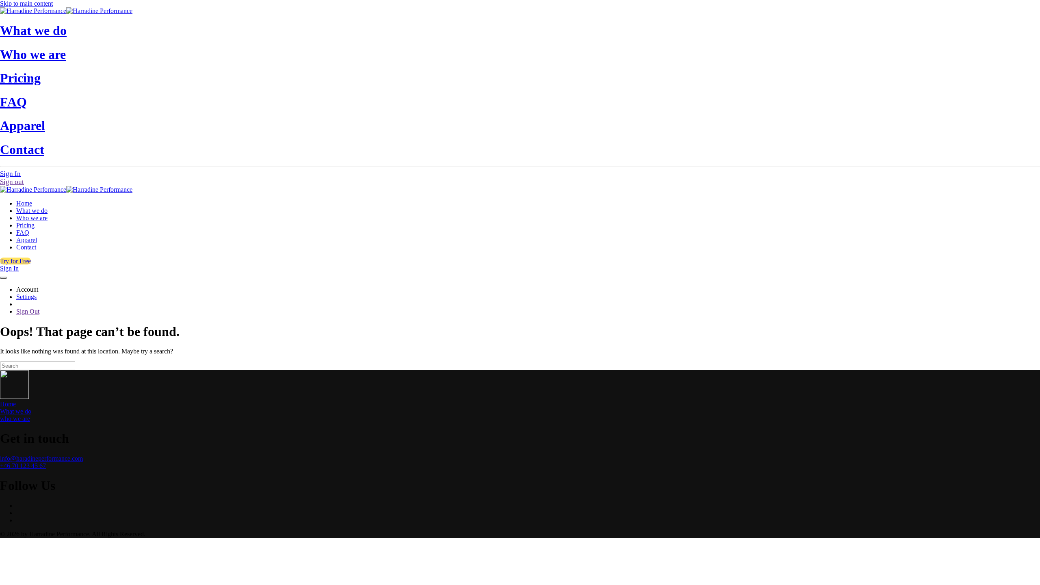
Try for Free (15, 261)
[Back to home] (66, 10)
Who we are (33, 54)
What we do (33, 30)
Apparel (22, 125)
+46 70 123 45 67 (23, 465)
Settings (26, 296)
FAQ (13, 102)
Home (24, 203)
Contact (22, 149)
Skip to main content (26, 3)
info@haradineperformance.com (41, 458)
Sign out (12, 182)
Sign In (10, 174)
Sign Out (27, 311)
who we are (15, 418)
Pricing (20, 78)
